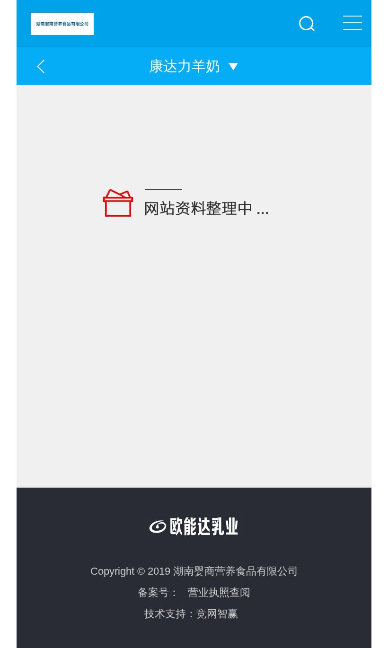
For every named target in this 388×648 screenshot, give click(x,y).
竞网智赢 (217, 614)
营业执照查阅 (219, 592)
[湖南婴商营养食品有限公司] (201, 17)
